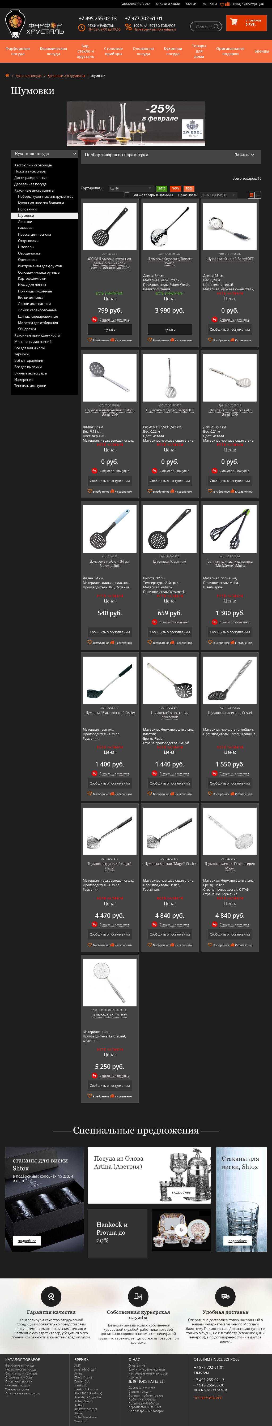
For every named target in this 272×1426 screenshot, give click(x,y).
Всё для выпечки (28, 366)
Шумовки (26, 215)
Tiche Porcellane (85, 1417)
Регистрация (254, 4)
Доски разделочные (30, 177)
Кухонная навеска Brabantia (41, 202)
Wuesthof (81, 1421)
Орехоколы (27, 259)
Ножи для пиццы (32, 284)
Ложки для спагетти (34, 303)
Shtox (78, 1413)
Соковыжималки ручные (39, 272)
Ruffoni (79, 1405)
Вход (237, 4)
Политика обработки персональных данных (145, 1405)
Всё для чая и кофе (29, 348)
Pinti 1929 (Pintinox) (88, 1393)
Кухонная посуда (173, 51)
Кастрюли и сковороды (33, 165)
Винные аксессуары (30, 373)
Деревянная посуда (30, 184)
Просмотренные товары (146, 1411)
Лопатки (25, 221)
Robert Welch (83, 1401)
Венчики (25, 228)
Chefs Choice (83, 1377)
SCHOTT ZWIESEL (86, 1409)
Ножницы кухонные (35, 291)
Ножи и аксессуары (30, 171)
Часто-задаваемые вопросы (148, 1373)
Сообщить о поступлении (230, 329)
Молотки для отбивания (38, 322)
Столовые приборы (113, 51)
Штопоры (26, 246)
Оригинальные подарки (230, 51)
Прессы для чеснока (34, 234)
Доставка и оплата (136, 4)
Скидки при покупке (114, 319)
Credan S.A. (82, 1381)
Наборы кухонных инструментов (45, 196)
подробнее (27, 1240)
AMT (77, 1365)
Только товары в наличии (152, 195)
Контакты (210, 4)
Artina (78, 1373)
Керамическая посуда (53, 51)
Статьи (191, 4)
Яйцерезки (27, 328)
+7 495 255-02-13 (209, 1379)
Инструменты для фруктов (40, 266)
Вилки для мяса (30, 297)
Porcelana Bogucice (87, 1397)
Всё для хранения (28, 360)
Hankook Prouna (86, 1389)
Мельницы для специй (33, 341)
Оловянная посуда (143, 51)
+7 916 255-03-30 (209, 1385)
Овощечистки (29, 253)
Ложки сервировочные (37, 310)
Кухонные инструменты (66, 76)
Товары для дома (199, 51)
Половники (27, 209)
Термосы (21, 354)
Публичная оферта (142, 1399)
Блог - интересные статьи (147, 1369)
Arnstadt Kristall (85, 1369)
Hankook (80, 1385)
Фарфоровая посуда (18, 51)
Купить (109, 329)
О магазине (137, 1365)
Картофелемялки (32, 278)
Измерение (23, 379)
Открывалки (28, 240)
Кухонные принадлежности (37, 335)
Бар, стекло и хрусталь (85, 51)
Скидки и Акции (168, 4)
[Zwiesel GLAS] (136, 123)
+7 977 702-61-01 (209, 1367)
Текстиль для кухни (30, 385)
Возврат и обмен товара (146, 1395)
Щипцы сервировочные (38, 316)
